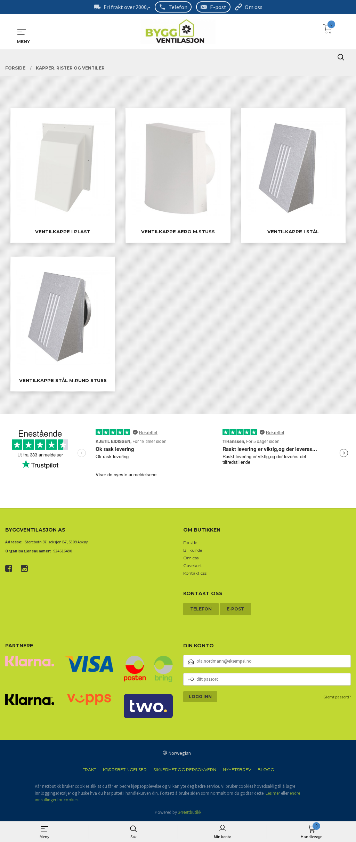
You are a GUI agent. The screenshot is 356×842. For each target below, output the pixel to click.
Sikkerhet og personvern (184, 769)
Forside (190, 542)
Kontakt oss (195, 573)
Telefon (178, 6)
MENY (21, 32)
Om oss (253, 6)
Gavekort (192, 565)
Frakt (89, 769)
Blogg (266, 769)
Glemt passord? (337, 696)
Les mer (273, 793)
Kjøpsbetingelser (125, 769)
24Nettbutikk (189, 812)
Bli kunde (192, 550)
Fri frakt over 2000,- (127, 6)
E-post (218, 6)
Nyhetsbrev (237, 769)
